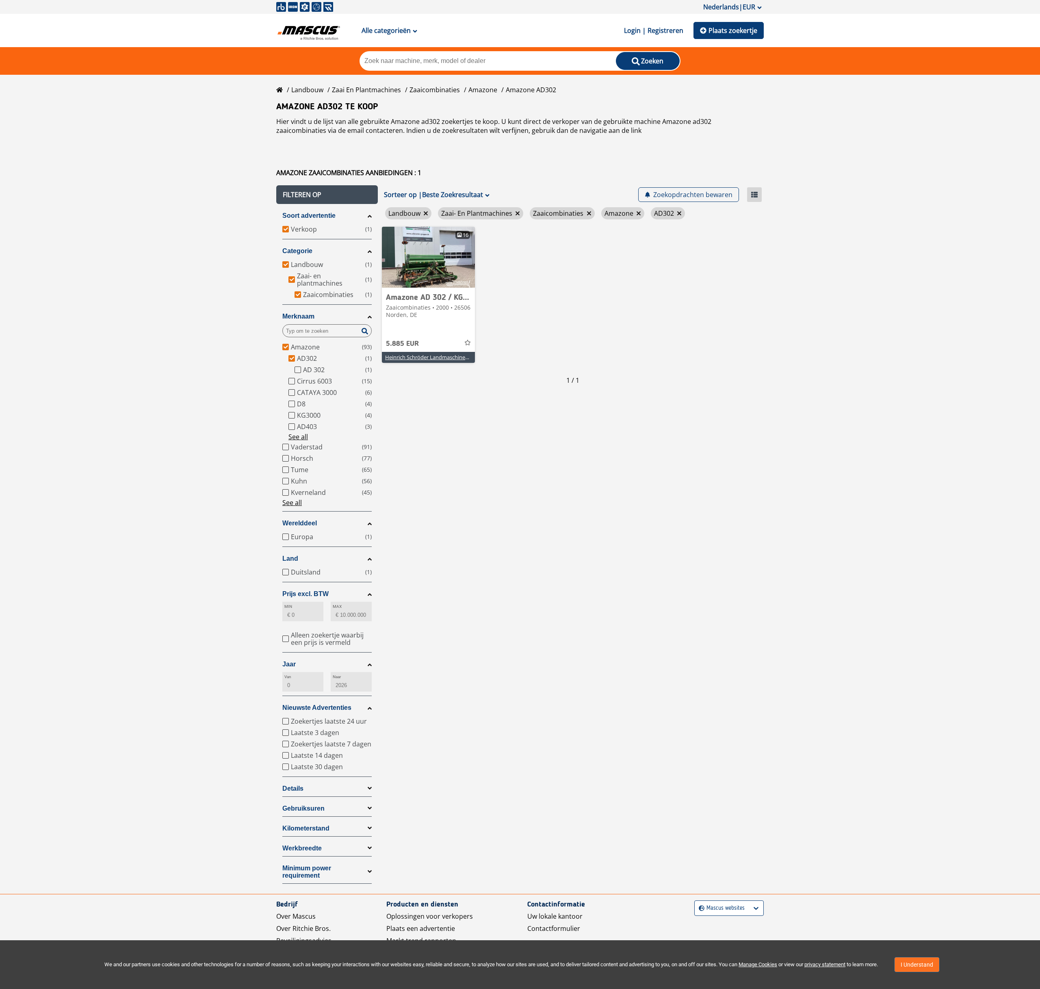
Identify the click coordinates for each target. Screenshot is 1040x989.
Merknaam (298, 316)
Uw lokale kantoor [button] (555, 916)
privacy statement (824, 964)
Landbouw (307, 89)
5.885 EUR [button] (402, 343)
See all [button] (298, 436)
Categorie (297, 250)
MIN (288, 606)
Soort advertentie (309, 215)
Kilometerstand (305, 828)
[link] (428, 257)
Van (287, 677)
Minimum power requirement (306, 872)
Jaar (289, 664)
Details (292, 788)
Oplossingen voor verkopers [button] (429, 916)
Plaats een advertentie (420, 928)
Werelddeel (299, 523)
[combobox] (700, 908)
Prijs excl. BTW (305, 593)
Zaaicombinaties (435, 89)
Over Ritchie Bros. (303, 928)
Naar (337, 677)
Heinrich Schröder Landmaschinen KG (431, 357)
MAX (337, 606)
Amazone (482, 89)
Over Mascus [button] (296, 916)
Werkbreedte (302, 848)
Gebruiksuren (303, 808)
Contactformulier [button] (553, 928)
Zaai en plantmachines (366, 89)
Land (290, 558)
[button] (327, 194)
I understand (917, 964)
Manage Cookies (758, 964)
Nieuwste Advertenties (316, 707)
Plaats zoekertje (732, 30)
